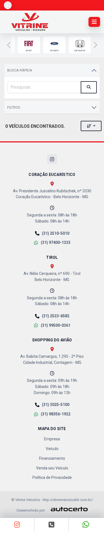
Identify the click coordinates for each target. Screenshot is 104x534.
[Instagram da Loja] (17, 524)
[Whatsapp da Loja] (86, 524)
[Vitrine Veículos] (30, 22)
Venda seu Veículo (52, 468)
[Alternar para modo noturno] (8, 5)
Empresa (52, 439)
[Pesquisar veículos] (89, 87)
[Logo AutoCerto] (67, 509)
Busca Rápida (19, 70)
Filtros (13, 107)
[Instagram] (52, 159)
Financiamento (52, 458)
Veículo (52, 448)
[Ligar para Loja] (51, 524)
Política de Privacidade (52, 477)
